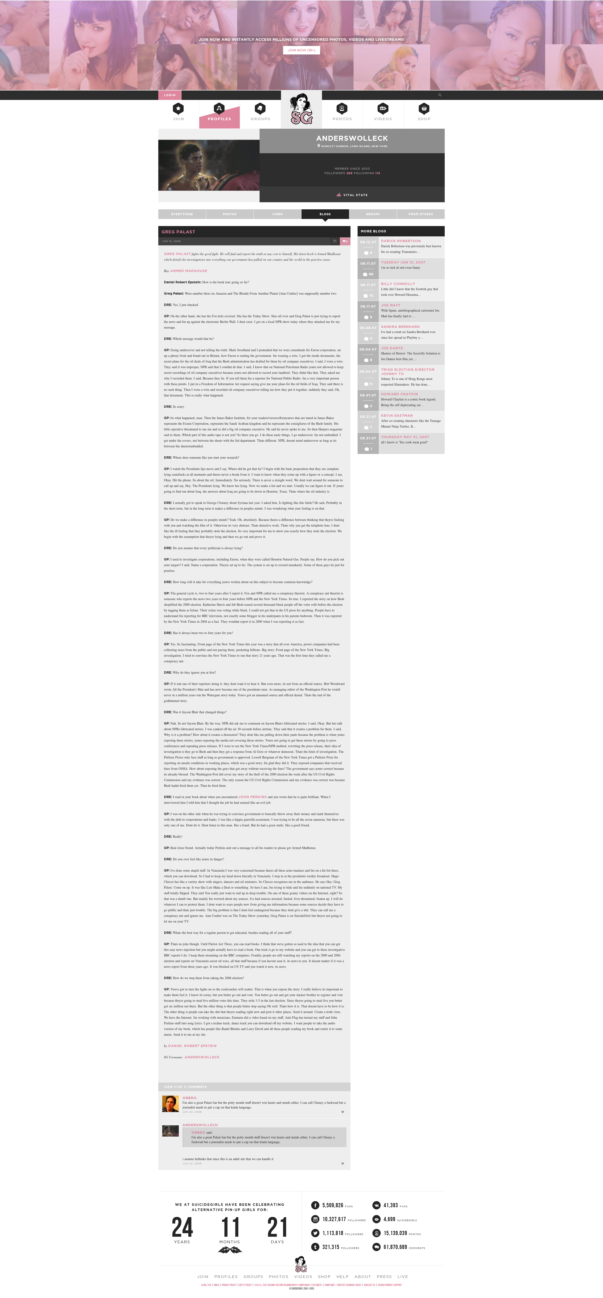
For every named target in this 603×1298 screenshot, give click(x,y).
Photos (342, 119)
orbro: (190, 1098)
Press (384, 1276)
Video (277, 214)
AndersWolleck (201, 1057)
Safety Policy (245, 1285)
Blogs (325, 214)
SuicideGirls (301, 95)
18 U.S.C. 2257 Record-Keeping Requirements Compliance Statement (288, 1285)
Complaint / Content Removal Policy (343, 1285)
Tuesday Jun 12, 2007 (403, 262)
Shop (424, 119)
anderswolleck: (201, 1125)
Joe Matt (390, 305)
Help (343, 1276)
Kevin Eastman (397, 415)
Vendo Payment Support (390, 1285)
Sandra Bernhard (400, 327)
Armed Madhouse (188, 271)
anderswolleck (352, 138)
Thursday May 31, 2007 (405, 437)
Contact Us (369, 1285)
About (362, 1276)
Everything (182, 214)
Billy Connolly (398, 284)
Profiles (219, 119)
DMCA (216, 1285)
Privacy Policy (229, 1285)
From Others (421, 214)
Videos (383, 119)
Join (178, 119)
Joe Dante (392, 348)
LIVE (403, 1276)
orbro (198, 1132)
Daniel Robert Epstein (192, 1046)
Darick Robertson (401, 241)
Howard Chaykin (399, 394)
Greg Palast (179, 231)
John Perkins (252, 797)
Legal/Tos (206, 1285)
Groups (260, 119)
